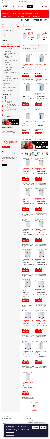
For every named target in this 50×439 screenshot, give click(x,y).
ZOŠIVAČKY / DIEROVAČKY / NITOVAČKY (9, 54)
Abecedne (35, 48)
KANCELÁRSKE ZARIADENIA (8, 44)
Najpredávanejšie (26, 48)
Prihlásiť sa (6, 146)
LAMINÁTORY (6, 62)
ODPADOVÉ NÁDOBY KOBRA (9, 50)
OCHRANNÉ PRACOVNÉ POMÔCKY (9, 87)
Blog (3, 421)
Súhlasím (43, 427)
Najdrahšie (40, 45)
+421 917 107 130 (31, 420)
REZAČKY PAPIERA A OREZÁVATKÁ (11, 60)
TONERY (4, 85)
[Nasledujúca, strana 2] (34, 406)
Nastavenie (10, 434)
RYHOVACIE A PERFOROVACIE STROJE (10, 73)
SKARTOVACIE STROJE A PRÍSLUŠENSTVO (9, 57)
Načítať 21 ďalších (34, 402)
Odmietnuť (35, 427)
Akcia (6, 32)
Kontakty (4, 423)
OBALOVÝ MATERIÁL (7, 83)
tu (24, 430)
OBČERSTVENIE (6, 82)
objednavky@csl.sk (32, 418)
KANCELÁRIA (5, 43)
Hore (35, 409)
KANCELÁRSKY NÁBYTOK (8, 90)
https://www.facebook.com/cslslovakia (36, 422)
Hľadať (30, 6)
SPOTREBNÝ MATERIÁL (8, 76)
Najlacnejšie (33, 45)
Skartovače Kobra (8, 48)
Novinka (6, 33)
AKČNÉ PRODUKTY (7, 51)
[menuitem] (5, 11)
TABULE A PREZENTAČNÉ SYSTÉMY (11, 78)
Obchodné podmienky (23, 1)
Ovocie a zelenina (5, 160)
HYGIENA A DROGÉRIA (7, 80)
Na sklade (7, 30)
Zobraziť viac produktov (34, 41)
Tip (5, 35)
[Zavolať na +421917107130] (8, 0)
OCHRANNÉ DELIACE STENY (9, 75)
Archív (4, 164)
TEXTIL (4, 88)
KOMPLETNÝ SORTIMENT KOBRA (10, 46)
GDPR (3, 420)
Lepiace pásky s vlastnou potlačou (9, 153)
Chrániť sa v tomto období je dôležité (9, 157)
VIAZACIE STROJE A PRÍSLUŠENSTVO (11, 59)
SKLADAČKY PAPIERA (8, 67)
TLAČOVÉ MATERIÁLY (8, 64)
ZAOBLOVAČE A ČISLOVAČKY (10, 66)
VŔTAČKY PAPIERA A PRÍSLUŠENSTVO (8, 70)
